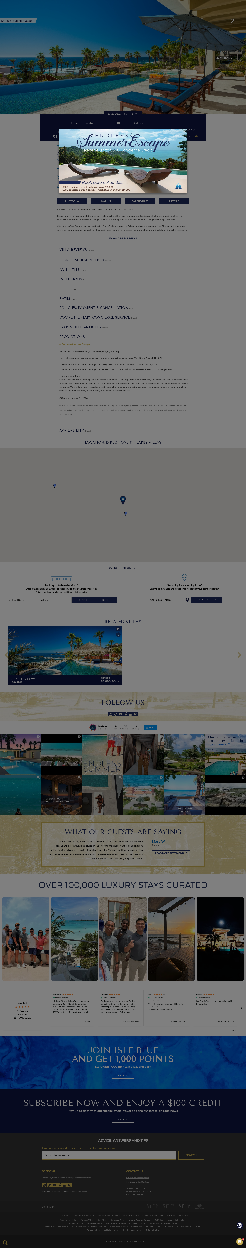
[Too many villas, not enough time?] (240, 1226)
